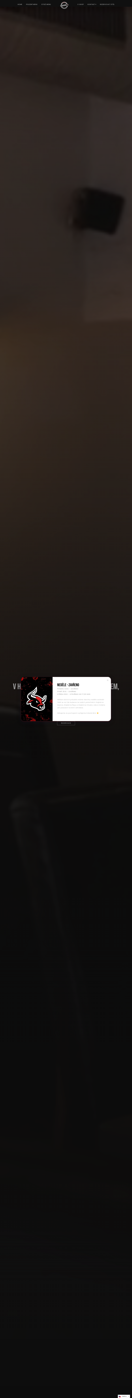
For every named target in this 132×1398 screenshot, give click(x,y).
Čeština (124, 1396)
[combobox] (124, 1396)
